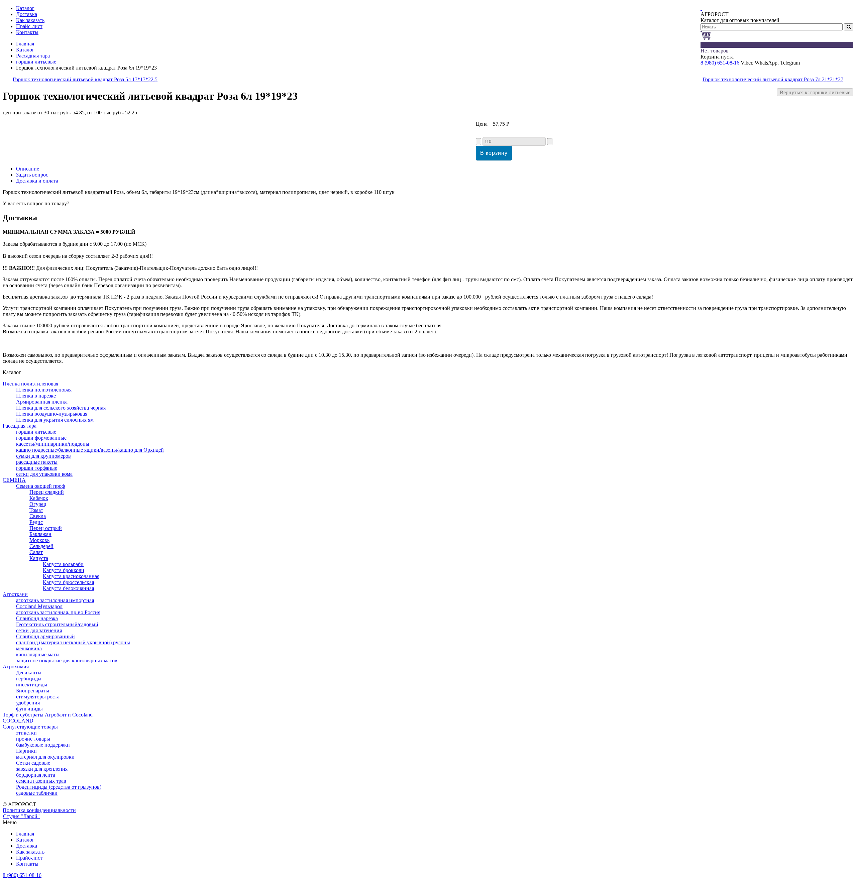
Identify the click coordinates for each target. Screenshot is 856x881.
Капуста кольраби (63, 564)
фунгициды (29, 708)
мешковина (29, 648)
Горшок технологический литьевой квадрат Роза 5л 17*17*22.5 (85, 79)
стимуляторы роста (38, 696)
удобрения (28, 702)
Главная (25, 43)
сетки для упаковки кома (44, 474)
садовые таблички (37, 793)
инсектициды (31, 684)
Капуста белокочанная (68, 588)
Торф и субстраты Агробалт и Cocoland (48, 715)
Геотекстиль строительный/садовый (57, 624)
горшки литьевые (36, 62)
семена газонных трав (41, 781)
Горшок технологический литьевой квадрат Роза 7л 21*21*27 (773, 79)
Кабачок (38, 498)
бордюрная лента (35, 775)
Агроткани (15, 594)
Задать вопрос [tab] (32, 175)
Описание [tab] (27, 169)
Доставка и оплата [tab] (37, 181)
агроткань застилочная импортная (55, 600)
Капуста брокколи (63, 570)
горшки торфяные (36, 468)
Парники (26, 751)
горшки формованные (41, 438)
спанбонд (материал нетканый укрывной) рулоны (73, 642)
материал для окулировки (45, 757)
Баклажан (40, 534)
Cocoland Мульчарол (39, 606)
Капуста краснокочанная (71, 576)
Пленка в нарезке (36, 396)
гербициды (28, 678)
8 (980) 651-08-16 (720, 63)
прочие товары (33, 739)
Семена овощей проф (40, 486)
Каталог (25, 49)
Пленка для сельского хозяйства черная (61, 408)
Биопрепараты (32, 690)
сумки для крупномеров (43, 456)
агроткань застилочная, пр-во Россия (58, 612)
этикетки (26, 733)
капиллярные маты (38, 654)
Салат (36, 552)
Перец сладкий (46, 492)
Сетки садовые (33, 763)
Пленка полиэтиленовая (30, 384)
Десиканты (28, 672)
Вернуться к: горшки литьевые (815, 92)
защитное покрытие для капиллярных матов (66, 660)
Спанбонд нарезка (37, 618)
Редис (36, 522)
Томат (36, 510)
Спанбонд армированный (45, 636)
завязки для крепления (42, 769)
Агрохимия (16, 666)
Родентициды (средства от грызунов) (58, 787)
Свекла (37, 516)
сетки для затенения (39, 630)
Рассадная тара (33, 56)
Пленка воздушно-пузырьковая (51, 414)
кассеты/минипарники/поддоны (52, 444)
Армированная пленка (42, 402)
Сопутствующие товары (30, 727)
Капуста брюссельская (68, 582)
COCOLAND (18, 721)
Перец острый (45, 528)
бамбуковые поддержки (43, 745)
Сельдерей (41, 546)
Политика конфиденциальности (39, 810)
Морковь (39, 540)
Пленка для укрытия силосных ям (55, 420)
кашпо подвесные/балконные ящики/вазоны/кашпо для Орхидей (90, 450)
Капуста (38, 558)
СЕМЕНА (14, 480)
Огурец (37, 504)
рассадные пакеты (37, 462)
